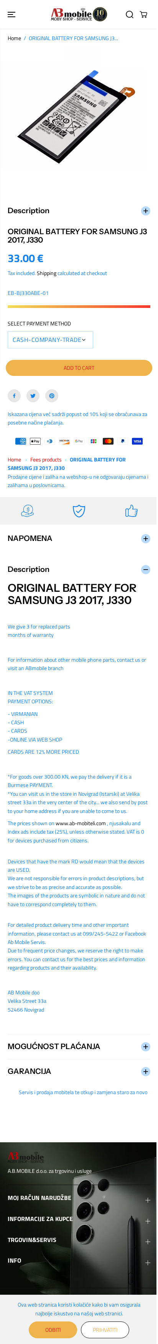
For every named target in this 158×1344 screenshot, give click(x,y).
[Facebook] (14, 392)
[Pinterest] (51, 392)
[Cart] (143, 14)
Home (14, 38)
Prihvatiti (103, 1330)
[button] (12, 14)
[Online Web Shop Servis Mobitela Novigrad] (79, 14)
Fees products (46, 456)
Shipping (46, 270)
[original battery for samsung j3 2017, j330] (79, 118)
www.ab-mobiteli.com (81, 820)
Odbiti (51, 1330)
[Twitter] (33, 392)
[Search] (130, 14)
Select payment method (39, 320)
